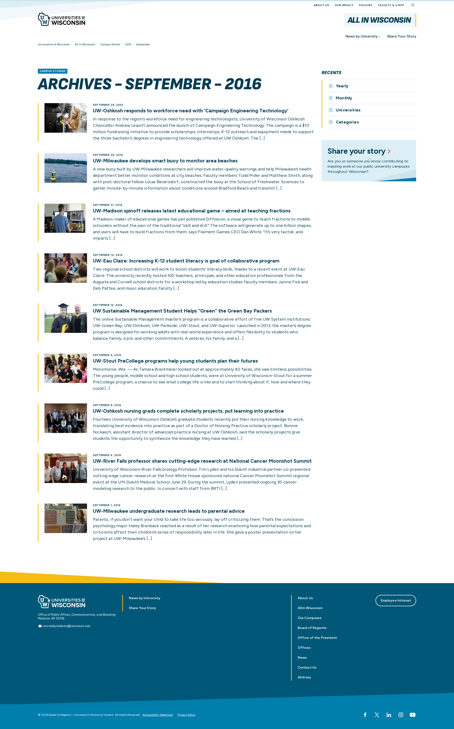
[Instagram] (401, 715)
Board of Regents (312, 628)
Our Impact (344, 5)
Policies (365, 5)
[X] (377, 715)
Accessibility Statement (158, 714)
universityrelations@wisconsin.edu (66, 626)
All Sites (304, 677)
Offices (304, 648)
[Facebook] (365, 715)
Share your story (356, 151)
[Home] (61, 19)
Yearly (342, 86)
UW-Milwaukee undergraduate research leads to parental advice (169, 511)
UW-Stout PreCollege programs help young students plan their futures (175, 361)
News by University (361, 36)
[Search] (413, 5)
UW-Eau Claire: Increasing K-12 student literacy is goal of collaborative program (186, 261)
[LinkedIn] (389, 715)
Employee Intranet (396, 600)
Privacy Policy (186, 714)
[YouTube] (413, 715)
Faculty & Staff (391, 5)
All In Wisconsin (379, 20)
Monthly (344, 98)
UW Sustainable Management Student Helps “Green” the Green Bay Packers (182, 311)
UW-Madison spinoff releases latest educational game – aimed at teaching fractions (192, 211)
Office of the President (317, 638)
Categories (347, 122)
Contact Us (307, 667)
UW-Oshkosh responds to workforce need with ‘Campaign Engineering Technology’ (190, 111)
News (302, 658)
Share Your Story (401, 36)
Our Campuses (310, 618)
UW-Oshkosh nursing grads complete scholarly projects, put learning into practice (188, 411)
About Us (321, 5)
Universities (348, 110)
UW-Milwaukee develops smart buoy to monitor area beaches (165, 161)
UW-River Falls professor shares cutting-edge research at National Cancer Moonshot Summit (202, 461)
